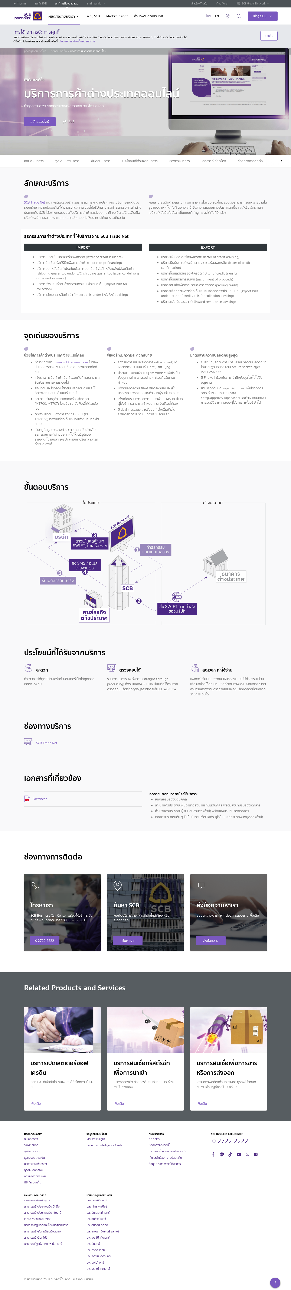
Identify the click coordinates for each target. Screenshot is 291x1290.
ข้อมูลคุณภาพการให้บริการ (165, 1164)
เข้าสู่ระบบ (260, 16)
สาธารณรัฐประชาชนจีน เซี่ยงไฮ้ (42, 1213)
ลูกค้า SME (41, 3)
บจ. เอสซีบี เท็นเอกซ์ (98, 1237)
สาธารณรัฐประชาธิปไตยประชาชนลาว (46, 1225)
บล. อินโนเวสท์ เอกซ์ (98, 1213)
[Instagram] (256, 1154)
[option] (34, 161)
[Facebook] (213, 1154)
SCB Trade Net (34, 202)
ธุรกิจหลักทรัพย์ (33, 1170)
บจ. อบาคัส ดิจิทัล (97, 1225)
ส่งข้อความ (210, 940)
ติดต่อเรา (154, 1139)
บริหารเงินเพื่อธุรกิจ (35, 1164)
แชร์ (71, 121)
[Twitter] (247, 1154)
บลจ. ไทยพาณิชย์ (96, 1206)
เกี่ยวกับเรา (222, 3)
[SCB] (27, 16)
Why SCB (93, 16)
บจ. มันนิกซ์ (93, 1244)
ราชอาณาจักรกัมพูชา (37, 1200)
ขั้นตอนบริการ (101, 161)
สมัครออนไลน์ (39, 121)
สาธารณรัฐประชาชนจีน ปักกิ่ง (42, 1206)
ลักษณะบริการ (34, 161)
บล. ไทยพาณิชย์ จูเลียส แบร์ (102, 1231)
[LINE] (222, 1154)
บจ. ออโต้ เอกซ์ (95, 1262)
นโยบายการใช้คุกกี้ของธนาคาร (77, 41)
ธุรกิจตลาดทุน (32, 1151)
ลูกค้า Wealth (94, 3)
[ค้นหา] (238, 16)
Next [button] (278, 161)
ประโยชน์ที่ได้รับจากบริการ (140, 161)
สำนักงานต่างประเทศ (148, 16)
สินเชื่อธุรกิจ (31, 1139)
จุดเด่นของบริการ (67, 161)
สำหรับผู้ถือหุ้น (199, 3)
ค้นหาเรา (128, 940)
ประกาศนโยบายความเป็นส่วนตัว (167, 1151)
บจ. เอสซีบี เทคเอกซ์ (98, 1269)
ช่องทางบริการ (179, 161)
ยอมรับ (269, 35)
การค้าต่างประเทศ (35, 1176)
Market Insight (117, 16)
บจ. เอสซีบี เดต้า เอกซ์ (99, 1256)
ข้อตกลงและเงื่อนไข (160, 1145)
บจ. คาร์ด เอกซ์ (95, 1250)
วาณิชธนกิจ (31, 1145)
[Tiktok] (230, 1154)
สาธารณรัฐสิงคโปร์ (35, 1237)
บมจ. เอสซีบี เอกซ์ (96, 1200)
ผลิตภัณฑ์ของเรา (61, 16)
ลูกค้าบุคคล (19, 3)
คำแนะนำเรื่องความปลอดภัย (165, 1158)
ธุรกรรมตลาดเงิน (34, 1158)
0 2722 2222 (44, 940)
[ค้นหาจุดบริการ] (227, 16)
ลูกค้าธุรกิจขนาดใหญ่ (66, 3)
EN (217, 16)
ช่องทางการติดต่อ (250, 161)
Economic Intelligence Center (105, 1145)
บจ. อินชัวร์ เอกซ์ (96, 1219)
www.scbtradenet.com (71, 362)
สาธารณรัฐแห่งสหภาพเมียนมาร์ (43, 1244)
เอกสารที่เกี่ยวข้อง (214, 161)
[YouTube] (239, 1154)
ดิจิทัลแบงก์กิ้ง (59, 51)
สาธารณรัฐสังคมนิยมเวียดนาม (42, 1231)
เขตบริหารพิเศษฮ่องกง (37, 1219)
